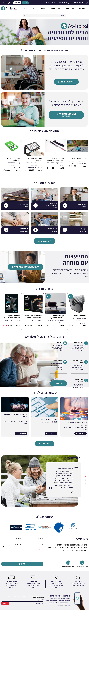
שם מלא (41, 538)
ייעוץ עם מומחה (55, 8)
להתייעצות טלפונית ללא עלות (25, 266)
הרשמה (17, 3)
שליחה (22, 564)
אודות (34, 8)
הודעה (41, 550)
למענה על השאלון (66, 81)
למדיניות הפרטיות (40, 598)
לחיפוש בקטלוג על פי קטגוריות (66, 114)
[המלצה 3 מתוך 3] (86, 483)
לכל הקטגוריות (44, 241)
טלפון (41, 544)
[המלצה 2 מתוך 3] (86, 480)
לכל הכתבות (44, 443)
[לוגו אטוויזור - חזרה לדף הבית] (9, 8)
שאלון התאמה (69, 8)
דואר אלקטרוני (17, 538)
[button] (81, 2)
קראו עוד (81, 433)
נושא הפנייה (18, 544)
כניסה (25, 3)
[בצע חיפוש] (25, 15)
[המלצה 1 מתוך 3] (85, 476)
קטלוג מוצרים (83, 8)
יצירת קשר (24, 8)
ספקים (43, 8)
